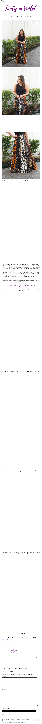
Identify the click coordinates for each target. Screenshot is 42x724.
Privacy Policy (23, 722)
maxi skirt (13, 285)
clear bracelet (17, 286)
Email (4, 694)
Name (4, 689)
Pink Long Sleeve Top (33, 662)
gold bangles (34, 285)
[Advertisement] (21, 123)
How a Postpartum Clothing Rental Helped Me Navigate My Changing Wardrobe (14, 650)
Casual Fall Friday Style (8, 662)
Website (4, 700)
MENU (4, 1)
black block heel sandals (22, 285)
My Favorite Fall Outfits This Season (5, 649)
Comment (4, 657)
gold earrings (24, 286)
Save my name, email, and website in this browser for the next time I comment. (20, 707)
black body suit (6, 285)
